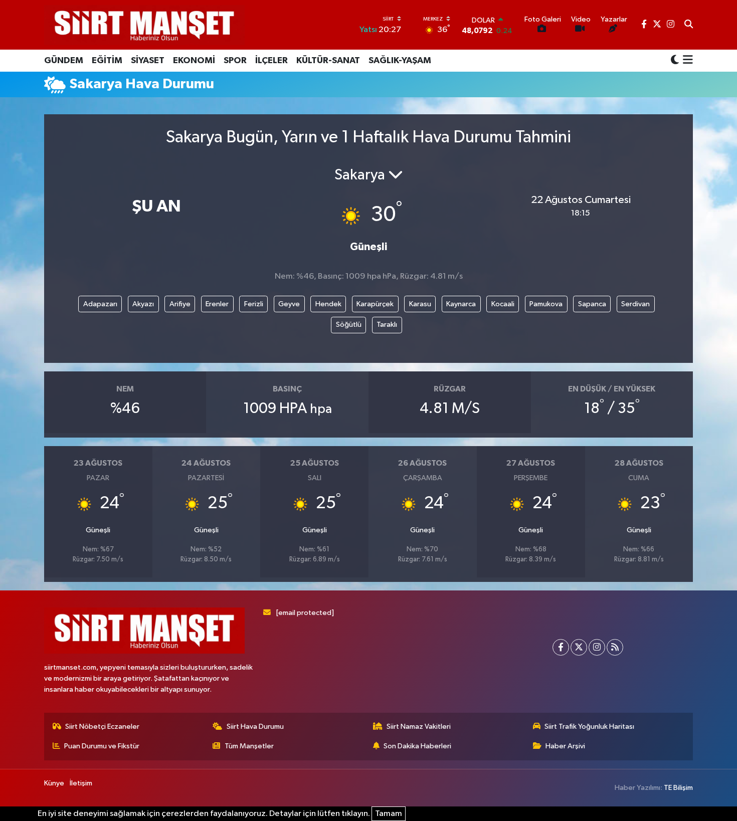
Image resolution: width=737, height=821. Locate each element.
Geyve (289, 304)
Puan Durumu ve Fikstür (101, 746)
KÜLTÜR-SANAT (328, 60)
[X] (579, 647)
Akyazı (143, 304)
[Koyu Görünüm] (675, 60)
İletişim (81, 783)
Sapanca (592, 304)
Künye (54, 783)
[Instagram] (597, 647)
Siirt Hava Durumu (255, 726)
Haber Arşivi (565, 746)
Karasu (420, 304)
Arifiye (180, 304)
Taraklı (387, 324)
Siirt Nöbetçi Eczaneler (102, 726)
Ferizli (253, 304)
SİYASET (147, 60)
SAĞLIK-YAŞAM (399, 60)
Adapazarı (100, 304)
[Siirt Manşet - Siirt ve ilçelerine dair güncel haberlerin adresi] (144, 25)
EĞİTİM (107, 60)
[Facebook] (560, 647)
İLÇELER (271, 60)
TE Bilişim (678, 787)
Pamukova (546, 304)
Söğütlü (348, 324)
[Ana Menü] (686, 61)
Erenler (217, 304)
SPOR (235, 60)
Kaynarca (461, 304)
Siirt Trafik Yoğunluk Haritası (589, 726)
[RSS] (615, 647)
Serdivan (635, 304)
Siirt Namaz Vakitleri (419, 726)
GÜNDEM (63, 60)
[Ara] (688, 25)
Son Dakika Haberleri (417, 746)
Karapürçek (375, 304)
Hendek (328, 304)
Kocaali (502, 304)
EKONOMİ (194, 60)
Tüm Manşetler (249, 746)
